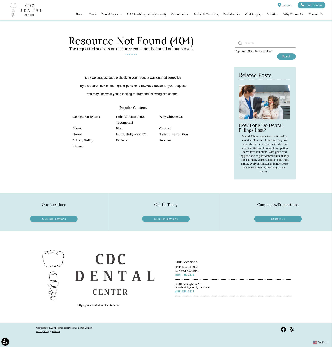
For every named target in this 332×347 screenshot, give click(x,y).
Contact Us (278, 218)
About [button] (92, 14)
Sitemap (78, 146)
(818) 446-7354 (184, 274)
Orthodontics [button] (179, 14)
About (77, 128)
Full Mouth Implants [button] (140, 14)
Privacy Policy (83, 140)
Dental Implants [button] (112, 14)
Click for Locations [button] (54, 218)
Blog (119, 128)
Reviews (122, 140)
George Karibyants (86, 117)
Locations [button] (286, 5)
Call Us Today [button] (314, 5)
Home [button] (80, 14)
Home (77, 134)
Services (165, 140)
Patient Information (173, 134)
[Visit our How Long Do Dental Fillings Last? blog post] (264, 120)
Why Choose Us (171, 117)
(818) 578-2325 (184, 291)
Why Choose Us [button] (293, 14)
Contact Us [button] (316, 14)
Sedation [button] (272, 14)
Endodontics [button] (232, 14)
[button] (5, 342)
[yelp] (291, 330)
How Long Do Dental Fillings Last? (261, 127)
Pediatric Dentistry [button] (206, 14)
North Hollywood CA (131, 134)
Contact (165, 128)
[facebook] (284, 330)
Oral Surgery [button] (253, 14)
